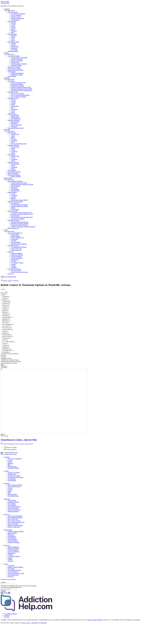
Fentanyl (13, 27)
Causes (13, 136)
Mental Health (8, 178)
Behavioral (7, 129)
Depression (14, 187)
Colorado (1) (6, 303)
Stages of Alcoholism (17, 60)
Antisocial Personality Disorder (19, 222)
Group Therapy (15, 209)
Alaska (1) (5, 298)
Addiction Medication (14, 120)
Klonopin (13, 35)
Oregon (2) (6, 333)
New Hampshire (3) (8, 324)
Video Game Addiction (14, 175)
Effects (13, 142)
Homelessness (15, 259)
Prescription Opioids (13, 42)
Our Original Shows (13, 245)
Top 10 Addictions (16, 15)
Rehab (13, 137)
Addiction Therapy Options (15, 201)
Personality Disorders (13, 220)
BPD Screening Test (13, 228)
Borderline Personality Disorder (19, 223)
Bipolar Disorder (15, 186)
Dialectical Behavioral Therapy (19, 206)
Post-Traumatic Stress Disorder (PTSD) (22, 217)
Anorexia (13, 197)
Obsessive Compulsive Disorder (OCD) (22, 214)
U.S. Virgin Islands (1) (9, 341)
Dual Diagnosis (15, 20)
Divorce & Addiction (17, 258)
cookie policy (34, 623)
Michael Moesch (15, 236)
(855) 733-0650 (5, 454)
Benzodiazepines (12, 34)
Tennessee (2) (6, 338)
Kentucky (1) (6, 314)
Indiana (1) (6, 312)
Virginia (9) (6, 347)
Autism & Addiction (16, 253)
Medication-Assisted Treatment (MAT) (21, 90)
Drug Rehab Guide (13, 92)
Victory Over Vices (16, 248)
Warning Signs (15, 62)
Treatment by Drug (13, 98)
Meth (12, 32)
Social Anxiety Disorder (17, 219)
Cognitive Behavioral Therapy (19, 204)
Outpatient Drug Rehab (17, 85)
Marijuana (14, 31)
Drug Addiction (12, 21)
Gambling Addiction (13, 145)
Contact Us (11, 273)
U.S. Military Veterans (17, 262)
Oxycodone (14, 49)
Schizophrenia (15, 189)
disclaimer (44, 623)
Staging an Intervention (17, 18)
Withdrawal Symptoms (17, 73)
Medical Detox (15, 117)
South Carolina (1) (8, 336)
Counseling (14, 140)
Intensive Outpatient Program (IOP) (21, 87)
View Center (13, 454)
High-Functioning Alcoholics (19, 63)
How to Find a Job (13, 519)
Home (5, 280)
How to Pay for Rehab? (17, 93)
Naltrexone (14, 126)
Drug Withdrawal (16, 118)
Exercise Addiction (13, 173)
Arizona (10, 280)
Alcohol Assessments (17, 59)
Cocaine (13, 24)
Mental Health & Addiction (15, 181)
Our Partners (14, 239)
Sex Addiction (11, 154)
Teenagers (14, 267)
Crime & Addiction (16, 256)
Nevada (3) (6, 322)
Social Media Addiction (14, 172)
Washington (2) (7, 348)
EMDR (13, 208)
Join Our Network (16, 270)
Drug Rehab (11, 81)
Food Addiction (12, 170)
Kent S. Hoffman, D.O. (17, 237)
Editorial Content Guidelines (19, 244)
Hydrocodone (15, 46)
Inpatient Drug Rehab (17, 84)
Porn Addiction (12, 132)
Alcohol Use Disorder (14, 56)
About (6, 230)
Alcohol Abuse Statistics (14, 68)
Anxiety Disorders (13, 211)
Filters (5, 367)
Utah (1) (5, 343)
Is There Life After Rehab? (15, 516)
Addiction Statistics (13, 51)
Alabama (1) (6, 296)
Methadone (14, 48)
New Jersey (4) (7, 326)
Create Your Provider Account (19, 272)
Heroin (13, 29)
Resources (10, 251)
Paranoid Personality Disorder (19, 225)
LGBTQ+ (14, 261)
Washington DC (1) (8, 350)
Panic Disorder (15, 215)
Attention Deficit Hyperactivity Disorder (22, 184)
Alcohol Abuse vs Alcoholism (19, 57)
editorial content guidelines (95, 620)
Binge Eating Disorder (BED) (19, 200)
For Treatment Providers (14, 269)
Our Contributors (15, 242)
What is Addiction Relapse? (15, 517)
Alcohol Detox (12, 71)
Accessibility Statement (10, 613)
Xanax (13, 38)
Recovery (13, 139)
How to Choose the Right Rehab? (20, 95)
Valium (13, 37)
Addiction (7, 9)
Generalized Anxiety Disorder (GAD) (21, 212)
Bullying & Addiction (17, 255)
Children (13, 266)
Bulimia (13, 198)
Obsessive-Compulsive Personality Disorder (23, 226)
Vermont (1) (6, 345)
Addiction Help (5, 3)
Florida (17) (6, 307)
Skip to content (5, 1)
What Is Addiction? (13, 12)
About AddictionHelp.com (15, 233)
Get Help (10, 276)
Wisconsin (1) (6, 352)
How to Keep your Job (14, 520)
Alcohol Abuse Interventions (15, 70)
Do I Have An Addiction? (18, 13)
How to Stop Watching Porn (19, 143)
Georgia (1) (6, 308)
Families (13, 264)
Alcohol (13, 23)
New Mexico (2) (7, 328)
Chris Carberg (15, 234)
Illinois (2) (5, 310)
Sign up (3, 591)
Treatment (7, 78)
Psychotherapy (15, 203)
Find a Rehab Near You (14, 486)
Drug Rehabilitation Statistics (16, 128)
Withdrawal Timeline (17, 74)
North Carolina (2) (8, 329)
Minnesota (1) (6, 321)
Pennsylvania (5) (7, 334)
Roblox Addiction (16, 176)
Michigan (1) (6, 319)
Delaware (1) (6, 305)
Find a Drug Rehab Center (18, 82)
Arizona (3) (6, 300)
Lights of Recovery (16, 250)
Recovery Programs (13, 523)
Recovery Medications (14, 527)
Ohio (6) (5, 331)
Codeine (13, 43)
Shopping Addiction (13, 162)
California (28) (7, 301)
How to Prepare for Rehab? (18, 96)
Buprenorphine (15, 121)
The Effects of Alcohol (14, 67)
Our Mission (11, 565)
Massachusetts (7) (7, 317)
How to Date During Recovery (16, 522)
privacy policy (26, 623)
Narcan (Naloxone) (16, 125)
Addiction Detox (12, 114)
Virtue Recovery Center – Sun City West (19, 440)
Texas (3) (5, 340)
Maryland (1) (6, 315)
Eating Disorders (12, 192)
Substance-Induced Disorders (19, 183)
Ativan (13, 40)
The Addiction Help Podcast (19, 247)
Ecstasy (13, 26)
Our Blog (13, 240)
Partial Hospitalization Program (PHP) (21, 89)
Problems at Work (16, 16)
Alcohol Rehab (12, 76)
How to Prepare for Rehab (15, 485)
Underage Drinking (16, 65)
